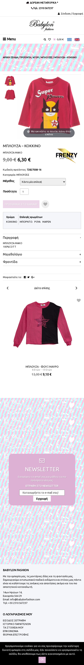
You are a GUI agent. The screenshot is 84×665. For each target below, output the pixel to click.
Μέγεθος (8, 181)
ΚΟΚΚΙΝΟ (11, 221)
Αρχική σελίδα (10, 57)
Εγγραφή (42, 498)
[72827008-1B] (10, 94)
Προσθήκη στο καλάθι (21, 204)
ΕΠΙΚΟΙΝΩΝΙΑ (10, 631)
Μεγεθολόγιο (12, 254)
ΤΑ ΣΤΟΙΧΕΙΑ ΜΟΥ (13, 627)
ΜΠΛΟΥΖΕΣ (22, 174)
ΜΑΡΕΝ (46, 221)
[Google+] (32, 277)
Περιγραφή (11, 237)
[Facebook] (25, 277)
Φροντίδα (10, 262)
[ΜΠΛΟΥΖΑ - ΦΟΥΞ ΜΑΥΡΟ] (42, 324)
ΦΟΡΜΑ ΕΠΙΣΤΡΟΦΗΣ (16, 634)
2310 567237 (45, 8)
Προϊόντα (25, 57)
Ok (42, 659)
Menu (11, 39)
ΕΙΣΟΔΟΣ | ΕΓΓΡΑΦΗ (14, 620)
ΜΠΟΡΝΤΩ (26, 221)
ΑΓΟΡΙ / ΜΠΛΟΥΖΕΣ (42, 57)
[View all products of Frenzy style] (66, 155)
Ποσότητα (10, 191)
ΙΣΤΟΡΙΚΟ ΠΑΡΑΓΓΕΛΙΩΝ (17, 624)
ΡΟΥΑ (37, 221)
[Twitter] (28, 277)
